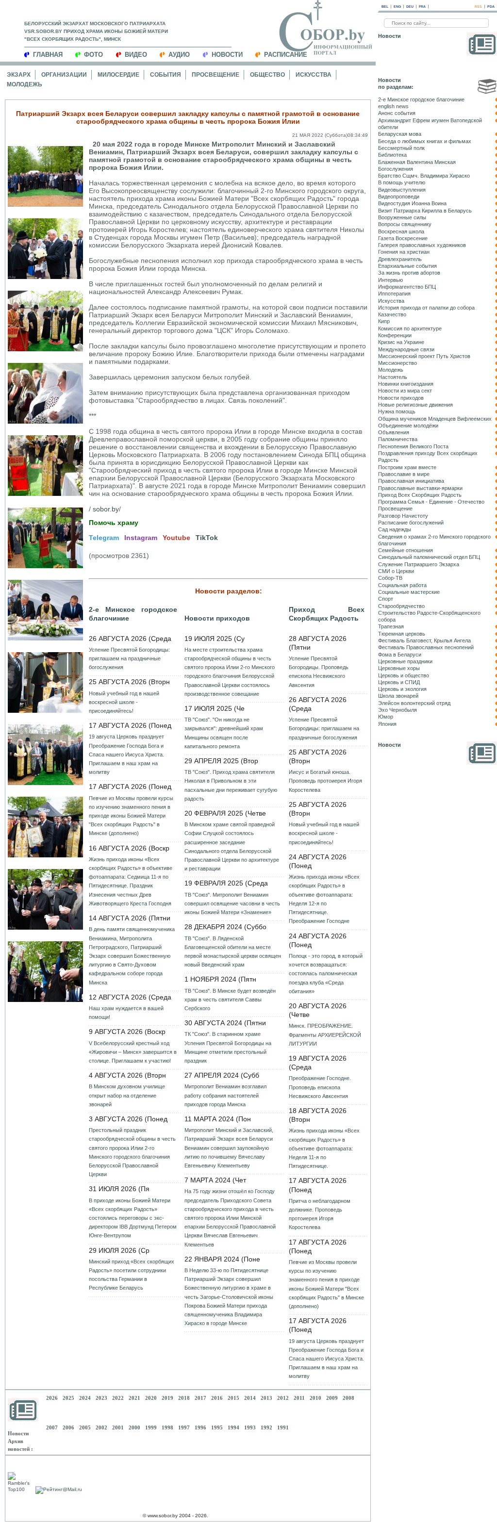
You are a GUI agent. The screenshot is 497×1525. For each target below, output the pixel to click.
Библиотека (392, 155)
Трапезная (391, 626)
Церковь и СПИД (399, 682)
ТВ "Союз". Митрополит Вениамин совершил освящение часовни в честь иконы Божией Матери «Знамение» (232, 903)
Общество (267, 74)
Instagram (140, 537)
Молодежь (24, 84)
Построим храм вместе (407, 467)
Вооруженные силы (402, 217)
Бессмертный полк (401, 148)
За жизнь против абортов (409, 273)
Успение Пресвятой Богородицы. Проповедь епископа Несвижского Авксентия (318, 672)
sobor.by (106, 509)
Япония (387, 724)
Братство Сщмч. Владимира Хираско (424, 176)
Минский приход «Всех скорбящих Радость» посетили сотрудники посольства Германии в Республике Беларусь (131, 1275)
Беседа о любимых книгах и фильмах (424, 141)
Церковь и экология (402, 689)
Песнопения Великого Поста (413, 446)
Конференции (395, 335)
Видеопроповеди (398, 196)
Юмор (385, 717)
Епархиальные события (407, 266)
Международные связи (406, 349)
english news (393, 106)
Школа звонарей (398, 696)
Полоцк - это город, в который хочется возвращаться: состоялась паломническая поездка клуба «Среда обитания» (326, 973)
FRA (422, 6)
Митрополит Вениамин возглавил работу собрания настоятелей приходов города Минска (225, 1095)
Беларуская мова (399, 134)
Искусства (313, 74)
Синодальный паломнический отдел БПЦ (429, 557)
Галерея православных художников (422, 245)
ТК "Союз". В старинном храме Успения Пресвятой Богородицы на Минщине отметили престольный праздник (227, 1047)
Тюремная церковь (401, 634)
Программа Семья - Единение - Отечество (431, 502)
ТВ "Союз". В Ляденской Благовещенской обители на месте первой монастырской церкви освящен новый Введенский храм (232, 951)
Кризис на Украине (401, 342)
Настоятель (392, 377)
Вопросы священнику (404, 224)
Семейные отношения (405, 550)
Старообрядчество (401, 606)
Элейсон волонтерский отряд (414, 703)
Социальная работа (402, 585)
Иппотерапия (394, 293)
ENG (397, 6)
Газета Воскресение (403, 238)
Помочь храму (113, 522)
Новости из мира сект (405, 391)
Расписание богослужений (411, 522)
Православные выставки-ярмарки (420, 488)
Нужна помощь (396, 411)
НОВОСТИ (227, 54)
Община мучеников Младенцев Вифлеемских (435, 419)
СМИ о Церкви (396, 571)
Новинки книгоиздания (405, 384)
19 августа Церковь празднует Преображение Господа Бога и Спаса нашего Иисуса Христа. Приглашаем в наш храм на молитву (126, 754)
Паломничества (397, 439)
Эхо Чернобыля (397, 710)
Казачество (392, 314)
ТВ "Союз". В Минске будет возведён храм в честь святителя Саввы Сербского (230, 999)
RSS (478, 6)
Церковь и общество (403, 675)
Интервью (390, 280)
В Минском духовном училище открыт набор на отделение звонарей (127, 1095)
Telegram (104, 537)
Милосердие (118, 74)
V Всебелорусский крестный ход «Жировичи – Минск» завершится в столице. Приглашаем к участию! (133, 1052)
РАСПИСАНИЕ (285, 54)
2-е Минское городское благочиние (133, 614)
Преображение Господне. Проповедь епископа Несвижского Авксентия (320, 1087)
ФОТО (93, 54)
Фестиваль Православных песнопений (426, 647)
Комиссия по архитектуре (410, 328)
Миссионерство (397, 363)
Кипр (384, 321)
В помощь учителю (401, 182)
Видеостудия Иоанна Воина (412, 203)
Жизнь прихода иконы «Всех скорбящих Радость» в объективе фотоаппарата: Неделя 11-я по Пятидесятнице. (324, 1148)
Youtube (176, 537)
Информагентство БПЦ (407, 287)
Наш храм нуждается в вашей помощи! (126, 1012)
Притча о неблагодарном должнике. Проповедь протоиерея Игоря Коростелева (319, 1214)
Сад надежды (394, 529)
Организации (64, 74)
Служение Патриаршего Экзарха (418, 564)
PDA (491, 6)
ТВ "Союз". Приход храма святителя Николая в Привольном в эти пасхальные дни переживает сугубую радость (230, 785)
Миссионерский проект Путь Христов (424, 356)
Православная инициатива (411, 481)
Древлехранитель (400, 259)
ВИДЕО (136, 54)
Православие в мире (404, 474)
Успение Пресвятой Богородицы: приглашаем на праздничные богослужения (129, 658)
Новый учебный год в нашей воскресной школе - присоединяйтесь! (124, 702)
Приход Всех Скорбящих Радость (326, 614)
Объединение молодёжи (408, 425)
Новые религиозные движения (415, 405)
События (165, 74)
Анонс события (396, 113)
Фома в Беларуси (399, 654)
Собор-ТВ (390, 578)
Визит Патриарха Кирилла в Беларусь (425, 210)
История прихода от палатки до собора (426, 308)
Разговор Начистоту (403, 516)
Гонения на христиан (404, 252)
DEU (410, 6)
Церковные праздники (405, 661)
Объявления (393, 432)
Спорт (385, 599)
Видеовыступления (402, 190)
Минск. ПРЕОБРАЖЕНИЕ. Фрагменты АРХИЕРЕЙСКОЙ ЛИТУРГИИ (325, 1034)
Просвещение (215, 74)
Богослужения (395, 169)
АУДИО (179, 54)
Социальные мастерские (409, 592)
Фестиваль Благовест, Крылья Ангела (424, 640)
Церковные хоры (399, 668)
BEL (384, 6)
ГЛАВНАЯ (48, 54)
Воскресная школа (401, 231)
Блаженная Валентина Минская (417, 162)
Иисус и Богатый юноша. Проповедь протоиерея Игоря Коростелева (325, 780)
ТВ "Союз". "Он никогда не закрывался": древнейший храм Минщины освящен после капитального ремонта (223, 733)
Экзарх (19, 74)
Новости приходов (217, 618)
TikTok (207, 537)
